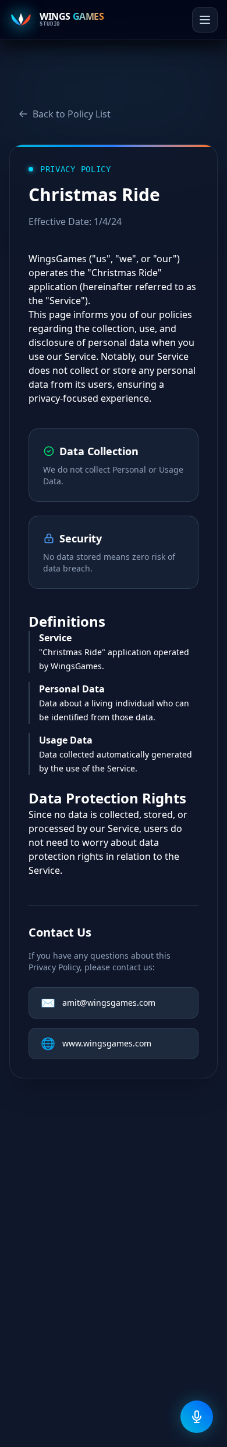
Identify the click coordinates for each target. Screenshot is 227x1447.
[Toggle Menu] (205, 24)
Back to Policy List (72, 114)
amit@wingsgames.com (98, 1002)
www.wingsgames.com (96, 1043)
